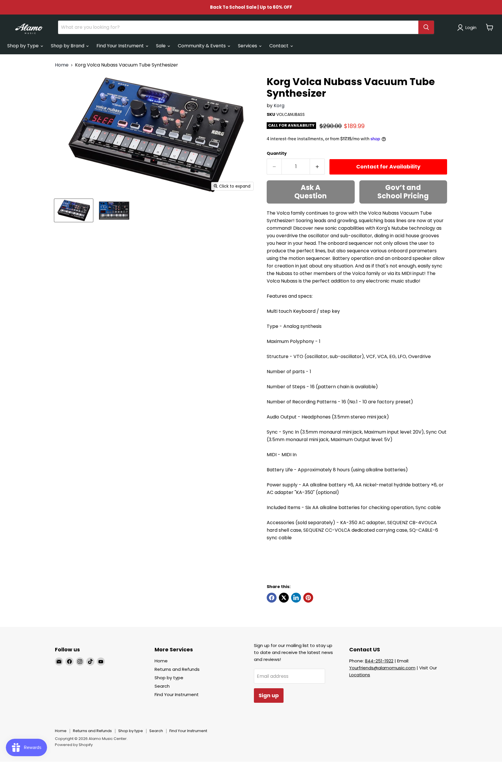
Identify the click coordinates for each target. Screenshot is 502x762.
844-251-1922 (379, 661)
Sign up (269, 695)
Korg (279, 105)
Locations (359, 675)
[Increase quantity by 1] (317, 167)
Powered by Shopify (74, 744)
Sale (161, 45)
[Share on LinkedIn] (296, 598)
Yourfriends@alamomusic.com (382, 668)
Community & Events (202, 45)
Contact (279, 45)
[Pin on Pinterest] (308, 598)
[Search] (426, 27)
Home (62, 65)
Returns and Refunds (177, 669)
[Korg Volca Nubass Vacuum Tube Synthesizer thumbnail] (73, 210)
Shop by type (169, 678)
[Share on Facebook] (272, 598)
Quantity (277, 153)
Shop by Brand (68, 45)
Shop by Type (23, 45)
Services (248, 45)
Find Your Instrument (120, 45)
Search (162, 686)
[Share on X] (284, 598)
